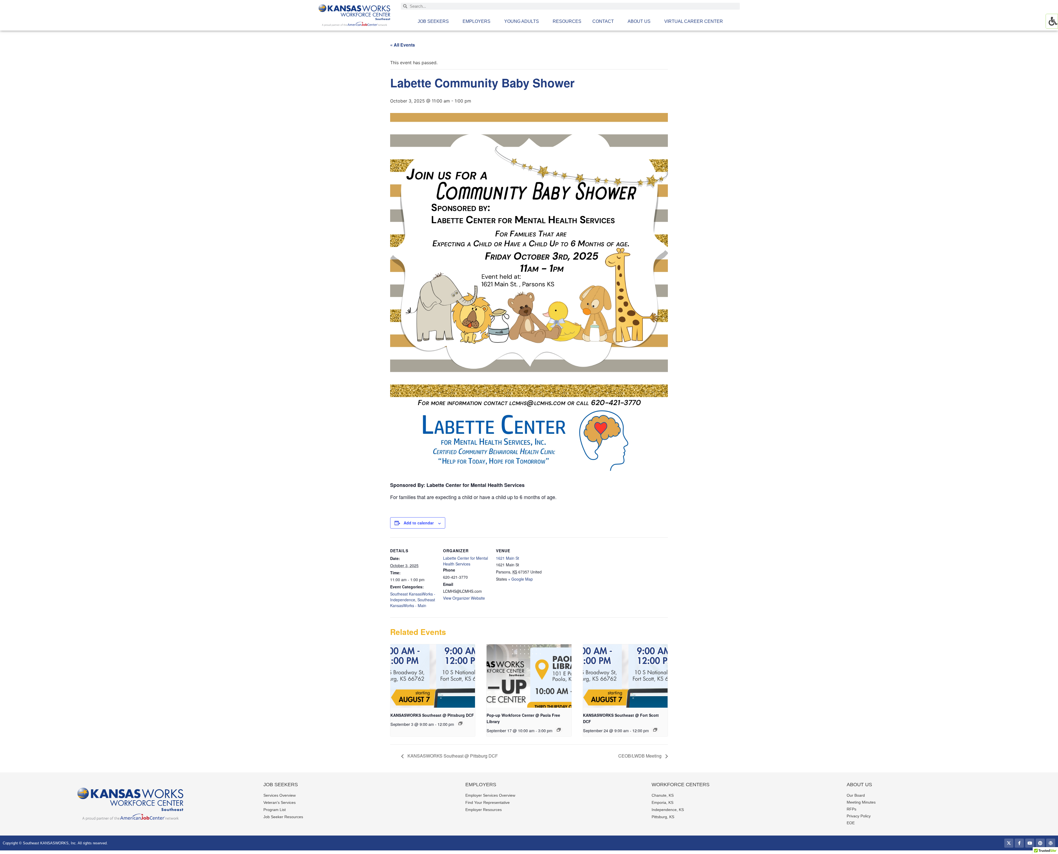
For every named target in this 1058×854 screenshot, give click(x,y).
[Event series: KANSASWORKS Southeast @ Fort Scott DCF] (655, 729)
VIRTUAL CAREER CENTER (693, 21)
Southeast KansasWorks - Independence (412, 596)
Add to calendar (419, 523)
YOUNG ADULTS (521, 21)
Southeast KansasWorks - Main (412, 602)
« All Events (402, 45)
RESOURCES (567, 21)
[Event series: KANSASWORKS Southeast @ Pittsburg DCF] (460, 723)
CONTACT (603, 21)
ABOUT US (639, 21)
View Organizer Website (464, 598)
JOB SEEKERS (433, 21)
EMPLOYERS (476, 21)
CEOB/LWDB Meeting (640, 756)
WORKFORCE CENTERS (680, 784)
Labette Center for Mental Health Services (465, 561)
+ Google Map (520, 579)
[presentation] (432, 676)
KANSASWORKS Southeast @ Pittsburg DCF (432, 715)
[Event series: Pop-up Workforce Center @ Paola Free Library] (559, 729)
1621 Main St (507, 558)
